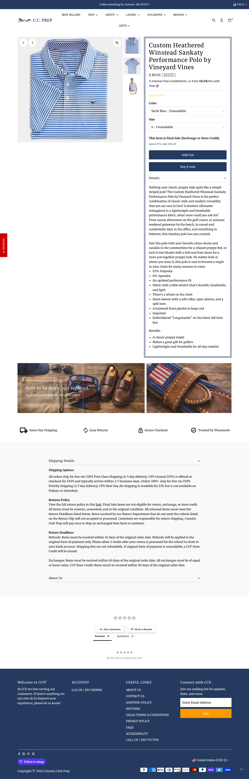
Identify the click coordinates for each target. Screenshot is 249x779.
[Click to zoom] (117, 43)
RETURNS (133, 709)
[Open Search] (213, 20)
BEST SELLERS (71, 14)
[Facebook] (19, 754)
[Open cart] (230, 20)
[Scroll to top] (241, 769)
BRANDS (179, 14)
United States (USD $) (211, 760)
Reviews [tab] (100, 636)
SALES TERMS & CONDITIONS (147, 715)
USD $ (240, 4)
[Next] (32, 43)
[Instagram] (23, 754)
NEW (91, 14)
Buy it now (187, 167)
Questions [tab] (123, 636)
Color (153, 103)
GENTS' (111, 14)
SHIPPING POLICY (139, 702)
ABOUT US (133, 690)
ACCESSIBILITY (137, 733)
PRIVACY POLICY (137, 721)
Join (206, 713)
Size (152, 119)
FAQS (130, 727)
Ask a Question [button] (112, 629)
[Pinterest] (28, 754)
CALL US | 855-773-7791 (142, 740)
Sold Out (188, 155)
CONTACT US (135, 696)
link (98, 504)
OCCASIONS (155, 14)
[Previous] (23, 43)
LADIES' (131, 14)
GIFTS (123, 25)
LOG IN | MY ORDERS (87, 690)
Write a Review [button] (143, 629)
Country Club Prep (56, 771)
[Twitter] (33, 754)
